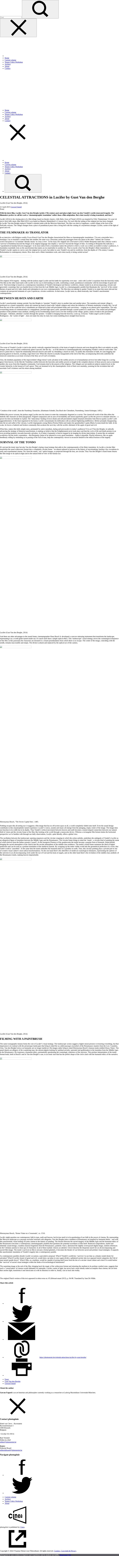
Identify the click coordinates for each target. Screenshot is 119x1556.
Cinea (22, 1527)
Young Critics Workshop (14, 62)
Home (7, 58)
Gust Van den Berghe (12, 1381)
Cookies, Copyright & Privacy (65, 1551)
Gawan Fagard (16, 207)
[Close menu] (18, 28)
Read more (64, 1555)
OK (69, 1555)
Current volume (10, 60)
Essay (7, 1379)
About (7, 66)
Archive (8, 64)
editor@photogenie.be (8, 1442)
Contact (7, 68)
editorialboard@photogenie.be (11, 1450)
